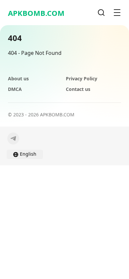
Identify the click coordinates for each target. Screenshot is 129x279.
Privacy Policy (81, 78)
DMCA (15, 89)
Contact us (78, 89)
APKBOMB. (36, 13)
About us (18, 78)
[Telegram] (13, 138)
